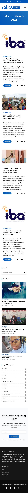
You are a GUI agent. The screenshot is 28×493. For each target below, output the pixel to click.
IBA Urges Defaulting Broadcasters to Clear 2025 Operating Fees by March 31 (13, 60)
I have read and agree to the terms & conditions (15, 440)
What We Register (17, 1)
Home (3, 470)
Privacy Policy (5, 475)
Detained (14, 378)
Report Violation (5, 472)
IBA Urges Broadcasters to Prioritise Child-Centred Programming (12, 232)
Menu (24, 7)
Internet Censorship (14, 382)
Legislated (4, 326)
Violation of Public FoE (9, 166)
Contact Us (20, 1)
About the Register (14, 1)
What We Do (10, 1)
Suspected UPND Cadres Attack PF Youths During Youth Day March (12, 117)
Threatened (14, 391)
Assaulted (14, 369)
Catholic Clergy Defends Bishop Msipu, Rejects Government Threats (12, 170)
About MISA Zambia (7, 1)
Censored (14, 375)
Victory (14, 398)
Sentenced (14, 388)
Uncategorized (7, 56)
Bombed (14, 372)
